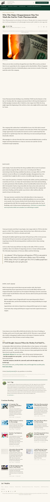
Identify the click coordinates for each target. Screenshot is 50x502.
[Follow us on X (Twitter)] (4, 491)
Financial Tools (18, 486)
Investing (3, 6)
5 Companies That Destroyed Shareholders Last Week (15, 406)
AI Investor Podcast (43, 2)
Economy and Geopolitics (34, 6)
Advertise (3, 489)
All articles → (10, 395)
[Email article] (44, 27)
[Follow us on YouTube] (8, 491)
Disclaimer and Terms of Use (27, 486)
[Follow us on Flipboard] (15, 491)
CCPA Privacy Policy (45, 486)
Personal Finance (12, 6)
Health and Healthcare (8, 12)
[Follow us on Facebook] (1, 491)
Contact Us (12, 486)
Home (2, 486)
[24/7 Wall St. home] (3, 2)
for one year (12, 354)
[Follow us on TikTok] (13, 491)
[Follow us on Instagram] (10, 491)
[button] (33, 3)
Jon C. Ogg (9, 26)
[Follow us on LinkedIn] (6, 491)
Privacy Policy (37, 486)
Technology (22, 6)
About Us (6, 486)
